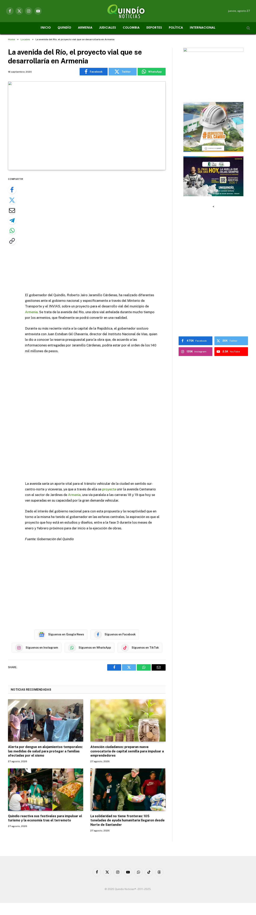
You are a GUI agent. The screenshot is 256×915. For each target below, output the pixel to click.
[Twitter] (12, 200)
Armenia (31, 312)
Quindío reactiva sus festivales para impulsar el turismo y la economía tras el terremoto (45, 818)
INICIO (46, 27)
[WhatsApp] (12, 231)
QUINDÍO (64, 27)
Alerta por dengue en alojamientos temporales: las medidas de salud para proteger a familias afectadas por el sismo (45, 751)
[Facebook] (12, 190)
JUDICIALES (107, 27)
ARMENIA (85, 27)
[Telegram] (12, 220)
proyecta (109, 489)
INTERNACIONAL (202, 27)
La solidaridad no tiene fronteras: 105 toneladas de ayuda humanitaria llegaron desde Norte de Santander (127, 820)
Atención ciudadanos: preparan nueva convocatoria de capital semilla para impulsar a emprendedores (127, 751)
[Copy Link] (12, 241)
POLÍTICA (176, 27)
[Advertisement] (97, 231)
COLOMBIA (131, 27)
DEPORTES (154, 27)
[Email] (12, 210)
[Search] (248, 28)
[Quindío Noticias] (128, 11)
